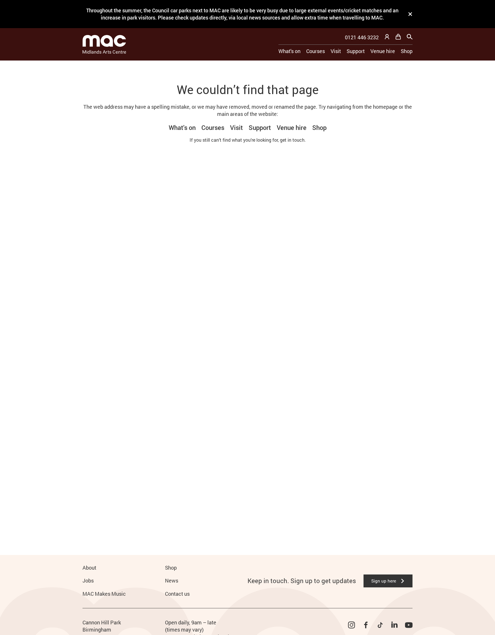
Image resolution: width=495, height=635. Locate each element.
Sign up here (383, 581)
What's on (289, 51)
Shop (406, 51)
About (89, 567)
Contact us (177, 593)
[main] (247, 299)
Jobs (88, 580)
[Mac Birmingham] (104, 44)
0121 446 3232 (362, 37)
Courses (315, 51)
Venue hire (382, 51)
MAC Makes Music (104, 593)
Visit (336, 51)
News (171, 580)
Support (356, 51)
